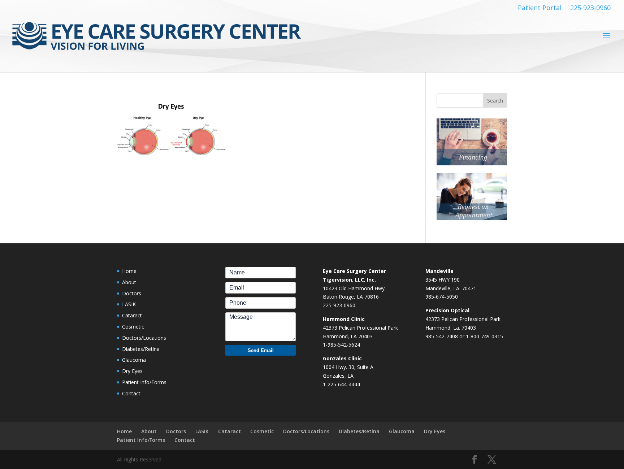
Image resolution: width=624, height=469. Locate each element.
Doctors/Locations (144, 337)
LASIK (129, 304)
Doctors (131, 293)
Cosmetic (133, 326)
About (129, 282)
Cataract (132, 315)
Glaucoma (134, 359)
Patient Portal (540, 8)
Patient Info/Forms (144, 382)
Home (129, 271)
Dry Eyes (132, 371)
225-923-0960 (590, 8)
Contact (131, 393)
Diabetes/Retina (141, 349)
